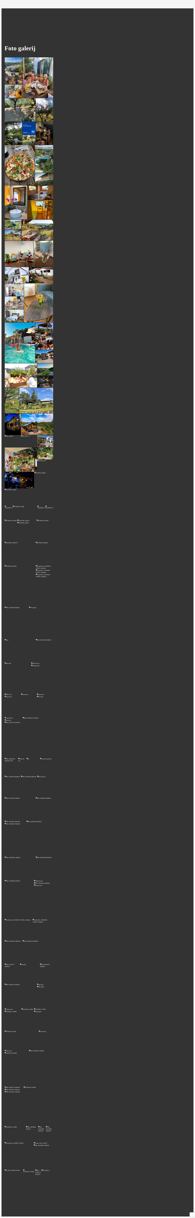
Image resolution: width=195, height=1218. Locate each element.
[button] (14, 64)
